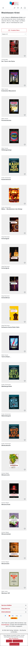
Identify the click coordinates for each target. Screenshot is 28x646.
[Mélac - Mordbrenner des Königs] (14, 195)
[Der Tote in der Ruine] (14, 47)
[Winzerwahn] (14, 549)
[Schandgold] (14, 224)
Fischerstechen (6, 120)
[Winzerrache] (14, 461)
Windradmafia (6, 445)
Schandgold (5, 238)
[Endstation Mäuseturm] (14, 77)
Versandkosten (5, 624)
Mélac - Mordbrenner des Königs (11, 209)
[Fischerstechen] (14, 106)
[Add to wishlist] (25, 56)
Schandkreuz (5, 297)
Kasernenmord (6, 179)
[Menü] (3, 7)
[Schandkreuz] (14, 283)
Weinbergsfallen (6, 386)
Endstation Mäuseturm (8, 91)
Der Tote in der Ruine (8, 61)
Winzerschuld (5, 504)
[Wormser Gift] (14, 579)
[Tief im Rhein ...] (14, 342)
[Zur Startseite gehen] (14, 3)
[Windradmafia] (14, 431)
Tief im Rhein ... (6, 356)
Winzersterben (6, 534)
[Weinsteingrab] (14, 402)
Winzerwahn (5, 563)
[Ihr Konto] (21, 7)
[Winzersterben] (14, 520)
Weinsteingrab (6, 416)
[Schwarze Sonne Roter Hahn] (14, 313)
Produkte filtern (15, 30)
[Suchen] (14, 7)
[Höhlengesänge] (14, 136)
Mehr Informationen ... (14, 638)
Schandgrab (5, 268)
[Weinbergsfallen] (14, 372)
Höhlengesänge (6, 150)
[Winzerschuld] (14, 490)
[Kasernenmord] (14, 165)
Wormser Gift (5, 593)
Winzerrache (5, 475)
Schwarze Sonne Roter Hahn (10, 327)
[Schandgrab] (14, 254)
